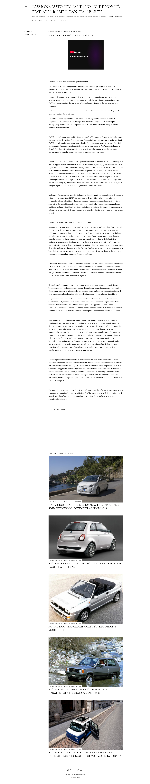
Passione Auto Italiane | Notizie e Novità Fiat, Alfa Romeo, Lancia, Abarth (76, 9)
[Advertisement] (86, 431)
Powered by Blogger (76, 770)
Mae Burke (81, 774)
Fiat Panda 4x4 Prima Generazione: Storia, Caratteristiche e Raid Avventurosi (78, 691)
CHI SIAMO (62, 21)
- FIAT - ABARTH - (31, 35)
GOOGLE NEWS (50, 21)
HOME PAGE (37, 21)
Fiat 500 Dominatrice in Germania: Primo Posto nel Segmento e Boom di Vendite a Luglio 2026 (84, 506)
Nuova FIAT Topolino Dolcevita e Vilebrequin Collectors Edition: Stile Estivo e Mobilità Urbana (85, 754)
